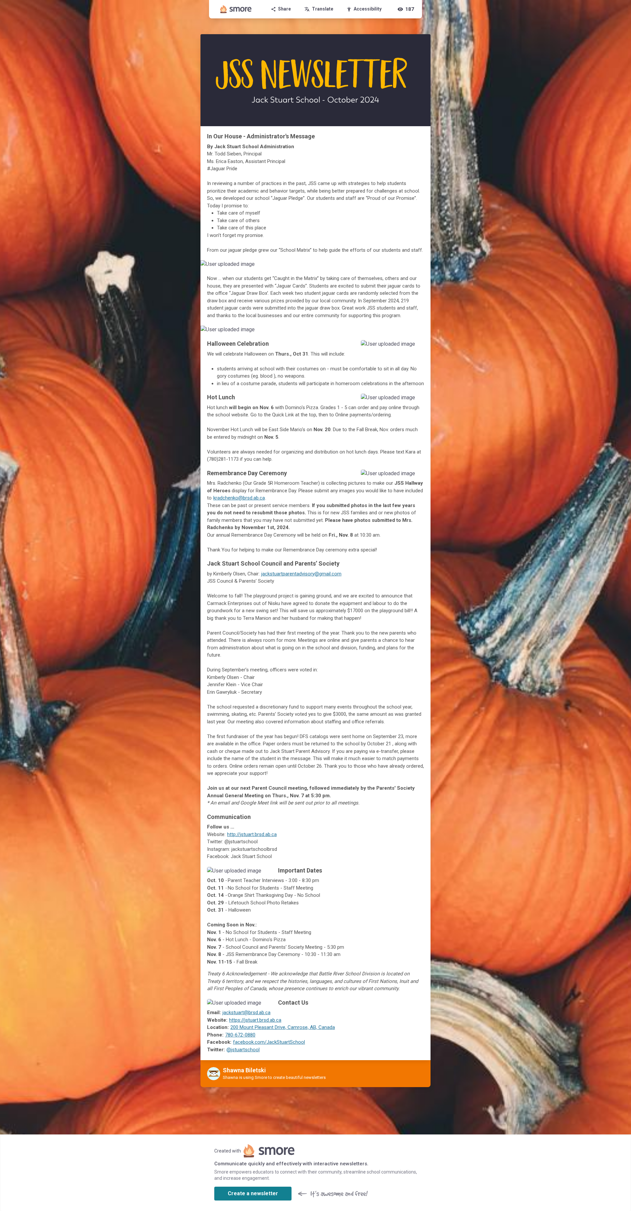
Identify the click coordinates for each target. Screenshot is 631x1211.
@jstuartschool (243, 1050)
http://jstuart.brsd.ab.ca (252, 834)
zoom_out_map (425, 267)
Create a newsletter (253, 1193)
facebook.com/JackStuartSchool (269, 1042)
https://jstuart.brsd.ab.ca (255, 1020)
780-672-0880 (240, 1035)
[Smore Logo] (236, 9)
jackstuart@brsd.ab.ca (246, 1012)
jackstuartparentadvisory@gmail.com (301, 574)
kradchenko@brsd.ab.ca (239, 498)
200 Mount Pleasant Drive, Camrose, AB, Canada (282, 1027)
